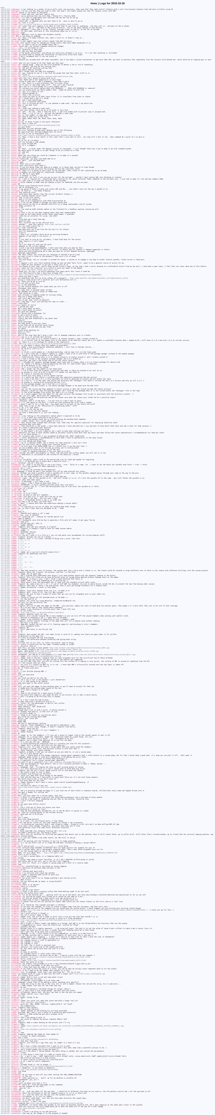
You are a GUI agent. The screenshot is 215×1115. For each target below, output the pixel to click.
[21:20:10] (5, 1074)
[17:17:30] (5, 523)
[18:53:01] (5, 911)
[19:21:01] (5, 1007)
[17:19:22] (5, 548)
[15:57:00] (5, 471)
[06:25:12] (5, 226)
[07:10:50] (5, 293)
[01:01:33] (5, 33)
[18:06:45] (5, 765)
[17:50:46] (5, 695)
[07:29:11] (5, 296)
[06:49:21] (5, 265)
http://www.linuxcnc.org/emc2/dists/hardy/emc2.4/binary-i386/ (49, 343)
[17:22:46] (5, 585)
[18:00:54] (5, 742)
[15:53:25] (5, 464)
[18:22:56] (5, 856)
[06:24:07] (5, 222)
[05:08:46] (5, 170)
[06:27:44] (5, 241)
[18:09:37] (5, 780)
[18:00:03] (5, 735)
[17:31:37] (5, 639)
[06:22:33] (5, 209)
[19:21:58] (5, 1009)
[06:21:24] (5, 202)
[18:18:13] (5, 832)
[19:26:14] (5, 1016)
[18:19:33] (5, 844)
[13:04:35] (5, 365)
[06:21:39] (5, 206)
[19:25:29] (5, 1011)
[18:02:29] (5, 753)
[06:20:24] (5, 196)
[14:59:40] (5, 463)
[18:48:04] (5, 898)
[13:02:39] (5, 360)
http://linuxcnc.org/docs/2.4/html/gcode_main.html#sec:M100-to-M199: (49, 24)
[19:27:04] (5, 1024)
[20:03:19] (5, 1064)
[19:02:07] (5, 945)
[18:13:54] (5, 801)
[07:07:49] (5, 280)
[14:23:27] (5, 426)
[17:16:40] (5, 517)
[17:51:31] (5, 701)
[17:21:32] (5, 580)
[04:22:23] (5, 118)
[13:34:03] (5, 416)
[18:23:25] (5, 861)
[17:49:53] (5, 691)
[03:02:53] (5, 83)
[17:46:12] (5, 668)
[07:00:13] (5, 271)
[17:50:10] (5, 693)
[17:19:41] (5, 560)
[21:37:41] (5, 1100)
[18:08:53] (5, 774)
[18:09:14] (5, 779)
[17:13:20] (5, 505)
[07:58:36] (5, 335)
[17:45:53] (5, 664)
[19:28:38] (5, 1036)
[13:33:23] (5, 409)
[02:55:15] (5, 58)
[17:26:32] (5, 604)
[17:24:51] (5, 596)
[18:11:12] (5, 790)
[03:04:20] (5, 90)
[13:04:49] (5, 367)
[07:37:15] (5, 312)
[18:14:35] (5, 806)
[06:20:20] (5, 194)
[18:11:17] (5, 792)
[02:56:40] (5, 65)
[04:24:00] (5, 128)
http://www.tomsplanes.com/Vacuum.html (34, 653)
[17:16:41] (5, 518)
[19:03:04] (5, 952)
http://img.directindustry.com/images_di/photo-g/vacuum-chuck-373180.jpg (67, 651)
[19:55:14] (5, 1061)
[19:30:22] (5, 1046)
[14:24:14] (5, 433)
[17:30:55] (5, 634)
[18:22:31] (5, 853)
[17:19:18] (5, 545)
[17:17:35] (5, 525)
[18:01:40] (5, 745)
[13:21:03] (5, 394)
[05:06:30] (5, 164)
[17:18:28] (5, 535)
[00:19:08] (5, 19)
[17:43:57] (5, 658)
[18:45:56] (5, 890)
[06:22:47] (5, 211)
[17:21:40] (5, 582)
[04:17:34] (5, 108)
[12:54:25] (5, 340)
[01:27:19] (5, 38)
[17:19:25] (5, 552)
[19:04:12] (5, 957)
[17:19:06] (5, 538)
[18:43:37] (5, 869)
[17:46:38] (5, 671)
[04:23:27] (5, 127)
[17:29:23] (5, 619)
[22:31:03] (5, 1105)
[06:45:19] (5, 261)
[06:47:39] (5, 263)
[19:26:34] (5, 1019)
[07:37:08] (5, 310)
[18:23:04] (5, 858)
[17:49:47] (5, 690)
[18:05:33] (5, 764)
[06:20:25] (5, 197)
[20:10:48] (5, 1069)
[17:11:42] (5, 501)
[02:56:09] (5, 63)
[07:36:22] (5, 303)
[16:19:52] (5, 480)
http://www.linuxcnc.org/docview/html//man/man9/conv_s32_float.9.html (51, 920)
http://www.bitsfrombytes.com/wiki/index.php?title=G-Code (47, 76)
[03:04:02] (5, 88)
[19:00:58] (5, 938)
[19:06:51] (5, 982)
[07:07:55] (5, 281)
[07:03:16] (5, 276)
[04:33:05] (5, 137)
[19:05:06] (5, 967)
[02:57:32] (5, 71)
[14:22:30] (5, 424)
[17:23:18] (5, 589)
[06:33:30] (5, 246)
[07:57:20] (5, 325)
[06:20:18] (5, 192)
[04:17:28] (5, 107)
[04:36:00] (5, 150)
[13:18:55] (5, 392)
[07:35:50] (5, 301)
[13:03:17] (5, 364)
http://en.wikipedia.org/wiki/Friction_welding (41, 1029)
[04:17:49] (5, 110)
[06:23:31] (5, 217)
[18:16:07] (5, 821)
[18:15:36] (5, 814)
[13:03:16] (5, 362)
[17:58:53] (5, 727)
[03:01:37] (5, 78)
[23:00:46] (5, 1111)
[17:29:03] (5, 617)
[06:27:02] (5, 238)
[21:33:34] (5, 1081)
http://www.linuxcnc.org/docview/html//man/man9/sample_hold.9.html (57, 960)
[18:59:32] (5, 932)
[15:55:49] (5, 468)
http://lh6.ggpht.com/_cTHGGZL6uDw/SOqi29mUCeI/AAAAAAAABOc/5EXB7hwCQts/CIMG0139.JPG (80, 853)
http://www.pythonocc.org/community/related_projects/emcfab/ (56, 1103)
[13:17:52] (5, 391)
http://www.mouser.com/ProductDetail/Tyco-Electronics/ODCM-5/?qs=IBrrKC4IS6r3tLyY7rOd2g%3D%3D (60, 275)
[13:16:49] (5, 389)
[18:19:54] (5, 846)
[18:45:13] (5, 881)
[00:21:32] (5, 24)
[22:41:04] (5, 1108)
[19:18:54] (5, 1006)
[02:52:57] (5, 46)
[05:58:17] (5, 184)
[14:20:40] (5, 422)
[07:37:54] (5, 315)
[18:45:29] (5, 883)
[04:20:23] (5, 112)
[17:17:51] (5, 527)
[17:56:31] (5, 720)
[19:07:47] (5, 985)
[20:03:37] (5, 1066)
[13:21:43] (5, 396)
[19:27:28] (5, 1031)
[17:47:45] (5, 678)
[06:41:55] (5, 254)
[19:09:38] (5, 995)
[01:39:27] (5, 39)
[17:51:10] (5, 696)
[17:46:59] (5, 675)
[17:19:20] (5, 547)
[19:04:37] (5, 964)
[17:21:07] (5, 577)
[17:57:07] (5, 723)
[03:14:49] (5, 102)
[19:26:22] (5, 1017)
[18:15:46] (5, 817)
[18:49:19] (5, 906)
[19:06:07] (5, 977)
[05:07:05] (5, 167)
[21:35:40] (5, 1093)
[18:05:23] (5, 762)
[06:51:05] (5, 266)
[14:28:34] (5, 454)
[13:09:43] (5, 377)
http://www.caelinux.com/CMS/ (57, 224)
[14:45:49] (5, 459)
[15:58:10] (5, 473)
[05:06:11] (5, 160)
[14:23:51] (5, 429)
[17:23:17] (5, 587)
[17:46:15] (5, 669)
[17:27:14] (5, 607)
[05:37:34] (5, 180)
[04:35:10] (5, 149)
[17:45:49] (5, 663)
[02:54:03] (5, 53)
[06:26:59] (5, 236)
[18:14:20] (5, 804)
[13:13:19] (5, 379)
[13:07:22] (5, 374)
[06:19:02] (5, 187)
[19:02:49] (5, 948)
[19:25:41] (5, 1012)
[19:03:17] (5, 953)
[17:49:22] (5, 688)
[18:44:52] (5, 880)
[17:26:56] (5, 606)
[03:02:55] (5, 85)
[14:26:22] (5, 446)
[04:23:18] (5, 123)
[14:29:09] (5, 456)
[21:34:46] (5, 1088)
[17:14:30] (5, 512)
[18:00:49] (5, 740)
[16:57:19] (5, 485)
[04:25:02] (5, 135)
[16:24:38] (5, 481)
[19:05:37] (5, 974)
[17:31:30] (5, 638)
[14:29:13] (5, 458)
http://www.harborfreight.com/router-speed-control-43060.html (45, 787)
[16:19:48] (5, 478)
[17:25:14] (5, 601)
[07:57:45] (5, 328)
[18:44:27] (5, 874)
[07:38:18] (5, 317)
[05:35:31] (5, 177)
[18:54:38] (5, 916)
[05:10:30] (5, 175)
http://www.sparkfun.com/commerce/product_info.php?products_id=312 (99, 278)
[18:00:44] (5, 738)
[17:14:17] (5, 508)
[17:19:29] (5, 554)
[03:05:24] (5, 95)
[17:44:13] (5, 659)
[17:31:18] (5, 636)
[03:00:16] (5, 76)
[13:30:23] (5, 402)
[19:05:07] (5, 969)
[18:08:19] (5, 770)
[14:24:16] (5, 434)
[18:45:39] (5, 885)
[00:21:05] (5, 23)
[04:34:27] (5, 147)
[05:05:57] (5, 159)
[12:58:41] (5, 349)
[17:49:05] (5, 686)
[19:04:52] (5, 965)
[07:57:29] (5, 327)
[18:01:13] (5, 743)
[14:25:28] (5, 443)
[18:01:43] (5, 747)
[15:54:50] (5, 466)
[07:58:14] (5, 333)
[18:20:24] (5, 848)
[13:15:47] (5, 387)
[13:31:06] (5, 404)
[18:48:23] (5, 901)
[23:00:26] (5, 1110)
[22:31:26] (5, 1106)
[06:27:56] (5, 243)
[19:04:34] (5, 962)
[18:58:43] (5, 927)
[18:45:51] (5, 888)
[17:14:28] (5, 510)
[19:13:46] (5, 1002)
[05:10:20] (5, 174)
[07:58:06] (5, 332)
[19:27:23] (5, 1027)
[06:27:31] (5, 239)
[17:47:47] (5, 680)
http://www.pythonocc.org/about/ (32, 1108)
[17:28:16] (5, 614)
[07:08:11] (5, 286)
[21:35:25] (5, 1091)
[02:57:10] (5, 70)
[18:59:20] (5, 928)
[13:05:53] (5, 372)
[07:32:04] (5, 300)
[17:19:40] (5, 555)
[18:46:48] (5, 895)
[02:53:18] (5, 49)
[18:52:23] (5, 910)
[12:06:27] (5, 337)
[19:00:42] (5, 937)
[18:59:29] (5, 930)
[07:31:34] (5, 298)
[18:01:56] (5, 748)
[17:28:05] (5, 612)
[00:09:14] (5, 17)
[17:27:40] (5, 609)
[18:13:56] (5, 802)
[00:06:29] (5, 14)
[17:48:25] (5, 683)
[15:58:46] (5, 475)
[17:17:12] (5, 522)
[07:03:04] (5, 273)
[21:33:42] (5, 1083)
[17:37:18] (5, 653)
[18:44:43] (5, 878)
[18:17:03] (5, 827)
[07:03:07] (5, 275)
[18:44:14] (5, 873)
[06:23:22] (5, 216)
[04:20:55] (5, 117)
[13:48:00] (5, 421)
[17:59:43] (5, 728)
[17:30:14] (5, 627)
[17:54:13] (5, 706)
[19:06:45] (5, 980)
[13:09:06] (5, 375)
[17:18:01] (5, 532)
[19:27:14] (5, 1026)
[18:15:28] (5, 812)
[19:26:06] (5, 1014)
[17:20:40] (5, 575)
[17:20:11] (5, 572)
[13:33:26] (5, 411)
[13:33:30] (5, 412)
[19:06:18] (5, 979)
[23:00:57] (5, 1113)
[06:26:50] (5, 233)
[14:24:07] (5, 431)
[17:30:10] (5, 626)
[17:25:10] (5, 599)
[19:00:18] (5, 935)
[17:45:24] (5, 661)
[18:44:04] (5, 871)
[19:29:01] (5, 1037)
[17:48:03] (5, 681)
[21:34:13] (5, 1085)
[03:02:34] (5, 81)
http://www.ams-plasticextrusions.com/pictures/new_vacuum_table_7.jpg (104, 654)
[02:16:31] (5, 41)
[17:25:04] (5, 597)
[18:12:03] (5, 796)
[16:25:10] (5, 483)
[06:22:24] (5, 207)
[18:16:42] (5, 826)
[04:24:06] (5, 132)
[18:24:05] (5, 863)
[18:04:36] (5, 759)
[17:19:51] (5, 569)
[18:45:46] (5, 886)
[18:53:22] (5, 913)
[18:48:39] (5, 903)
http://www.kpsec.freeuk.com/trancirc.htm (39, 270)
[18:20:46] (5, 849)
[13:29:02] (5, 397)
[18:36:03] (5, 866)
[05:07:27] (5, 169)
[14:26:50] (5, 448)
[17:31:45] (5, 641)
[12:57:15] (5, 345)
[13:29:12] (5, 399)
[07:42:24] (5, 318)
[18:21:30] (5, 851)
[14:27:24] (5, 451)
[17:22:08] (5, 584)
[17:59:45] (5, 730)
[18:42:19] (5, 868)
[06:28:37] (5, 244)
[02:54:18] (5, 54)
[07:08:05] (5, 285)
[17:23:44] (5, 592)
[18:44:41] (5, 876)
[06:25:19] (5, 228)
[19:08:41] (5, 990)
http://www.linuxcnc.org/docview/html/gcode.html (39, 125)
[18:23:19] (5, 859)
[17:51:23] (5, 700)
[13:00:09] (5, 354)
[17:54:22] (5, 708)
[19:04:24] (5, 960)
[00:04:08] (5, 12)
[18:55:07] (5, 920)
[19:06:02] (5, 975)
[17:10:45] (5, 496)
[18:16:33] (5, 824)
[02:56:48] (5, 66)
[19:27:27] (5, 1029)
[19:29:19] (5, 1039)
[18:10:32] (5, 789)
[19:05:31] (5, 972)
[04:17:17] (5, 105)
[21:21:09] (5, 1078)
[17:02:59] (5, 486)
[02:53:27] (5, 51)
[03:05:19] (5, 93)
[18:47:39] (5, 896)
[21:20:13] (5, 1076)
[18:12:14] (5, 797)
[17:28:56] (5, 616)
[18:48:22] (5, 900)
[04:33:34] (5, 140)
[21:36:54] (5, 1096)
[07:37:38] (5, 313)
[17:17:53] (5, 528)
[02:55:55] (5, 59)
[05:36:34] (5, 179)
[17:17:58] (5, 530)
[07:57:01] (5, 323)
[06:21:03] (5, 201)
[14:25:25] (5, 441)
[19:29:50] (5, 1044)
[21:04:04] (5, 1073)
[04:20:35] (5, 113)
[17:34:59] (5, 648)
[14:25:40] (5, 444)
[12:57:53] (5, 347)
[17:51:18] (5, 698)
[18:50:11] (5, 908)
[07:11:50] (5, 295)
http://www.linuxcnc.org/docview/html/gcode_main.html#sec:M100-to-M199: (49, 135)
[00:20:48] (5, 21)
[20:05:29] (5, 1068)
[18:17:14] (5, 829)
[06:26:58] (5, 234)
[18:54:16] (5, 915)
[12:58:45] (5, 350)
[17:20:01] (5, 570)
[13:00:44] (5, 355)
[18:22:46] (5, 854)
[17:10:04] (5, 490)
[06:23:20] (5, 212)
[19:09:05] (5, 992)
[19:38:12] (5, 1054)
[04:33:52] (5, 144)
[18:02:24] (5, 752)
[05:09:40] (5, 172)
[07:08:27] (5, 288)
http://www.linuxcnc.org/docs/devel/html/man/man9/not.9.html (46, 1066)
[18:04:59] (5, 760)
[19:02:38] (5, 947)
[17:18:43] (5, 537)
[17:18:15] (5, 533)
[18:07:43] (5, 767)
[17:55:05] (5, 715)
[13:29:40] (5, 401)
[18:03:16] (5, 755)
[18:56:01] (5, 923)
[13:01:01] (5, 357)
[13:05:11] (5, 370)
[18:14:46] (5, 807)
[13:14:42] (5, 380)
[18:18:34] (5, 834)
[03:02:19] (5, 80)
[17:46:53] (5, 673)
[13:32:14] (5, 407)
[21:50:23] (5, 1103)
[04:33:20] (5, 138)
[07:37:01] (5, 308)
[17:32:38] (5, 646)
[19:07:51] (5, 987)
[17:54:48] (5, 711)
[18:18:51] (5, 838)
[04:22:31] (5, 120)
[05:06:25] (5, 162)
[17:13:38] (5, 506)
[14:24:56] (5, 438)
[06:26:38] (5, 229)
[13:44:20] (5, 419)
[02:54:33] (5, 56)
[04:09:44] (5, 103)
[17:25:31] (5, 602)
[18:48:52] (5, 905)
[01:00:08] (5, 29)
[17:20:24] (5, 574)
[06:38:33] (5, 251)
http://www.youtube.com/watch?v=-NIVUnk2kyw (39, 1039)
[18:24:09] (5, 864)
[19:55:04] (5, 1059)
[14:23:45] (5, 428)
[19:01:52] (5, 943)
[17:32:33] (5, 644)
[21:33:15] (5, 1079)
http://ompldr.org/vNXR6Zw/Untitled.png (44, 656)
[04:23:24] (5, 125)
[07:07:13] (5, 278)
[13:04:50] (5, 369)
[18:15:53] (5, 819)
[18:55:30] (5, 922)
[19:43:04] (5, 1058)
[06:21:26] (5, 204)
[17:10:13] (5, 491)
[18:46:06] (5, 891)
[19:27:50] (5, 1034)
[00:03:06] (5, 11)
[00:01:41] (5, 9)
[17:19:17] (5, 540)
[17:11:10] (5, 498)
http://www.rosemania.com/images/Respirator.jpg (64, 762)
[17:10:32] (5, 495)
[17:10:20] (5, 493)
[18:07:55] (5, 769)
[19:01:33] (5, 940)
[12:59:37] (5, 352)
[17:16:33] (5, 515)
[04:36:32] (5, 155)
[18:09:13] (5, 777)
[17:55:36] (5, 717)
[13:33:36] (5, 414)
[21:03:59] (5, 1071)
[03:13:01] (5, 98)
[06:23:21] (5, 214)
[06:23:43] (5, 219)
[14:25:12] (5, 439)
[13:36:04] (5, 417)
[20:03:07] (5, 1063)
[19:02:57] (5, 950)
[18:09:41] (5, 782)
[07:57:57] (5, 330)
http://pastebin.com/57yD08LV (33, 1002)
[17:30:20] (5, 633)
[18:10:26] (5, 787)
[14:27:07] (5, 449)
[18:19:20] (5, 843)
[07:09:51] (5, 291)
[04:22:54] (5, 122)
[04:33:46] (5, 142)
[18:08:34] (5, 772)
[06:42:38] (5, 256)
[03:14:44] (5, 100)
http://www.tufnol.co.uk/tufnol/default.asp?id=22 (42, 612)
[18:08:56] (5, 775)
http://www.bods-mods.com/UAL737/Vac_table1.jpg (61, 649)
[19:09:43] (5, 997)
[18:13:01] (5, 799)
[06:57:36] (5, 270)
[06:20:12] (5, 191)
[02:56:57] (5, 68)
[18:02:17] (5, 750)
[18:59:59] (5, 933)
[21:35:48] (5, 1095)
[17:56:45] (5, 722)
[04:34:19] (5, 145)
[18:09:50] (5, 784)
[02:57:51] (5, 73)
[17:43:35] (5, 656)
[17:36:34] (5, 651)
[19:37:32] (5, 1051)
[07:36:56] (5, 307)
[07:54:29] (5, 320)
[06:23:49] (5, 221)
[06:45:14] (5, 259)
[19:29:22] (5, 1041)
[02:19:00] (5, 43)
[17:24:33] (5, 594)
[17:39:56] (5, 654)
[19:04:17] (5, 959)
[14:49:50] (5, 461)
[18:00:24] (5, 737)
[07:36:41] (5, 305)
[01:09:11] (5, 36)
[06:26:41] (5, 231)
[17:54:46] (5, 710)
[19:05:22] (5, 970)
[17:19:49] (5, 567)
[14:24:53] (5, 436)
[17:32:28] (5, 643)
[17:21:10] (5, 579)
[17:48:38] (5, 685)
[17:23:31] (5, 591)
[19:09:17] (5, 994)
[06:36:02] (5, 249)
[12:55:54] (5, 342)
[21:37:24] (5, 1098)
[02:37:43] (5, 44)
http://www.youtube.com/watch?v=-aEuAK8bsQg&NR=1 (42, 1048)
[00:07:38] (5, 16)
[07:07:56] (5, 283)
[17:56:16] (5, 718)
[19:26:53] (5, 1022)
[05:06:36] (5, 165)
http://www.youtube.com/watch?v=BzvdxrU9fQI (39, 1069)
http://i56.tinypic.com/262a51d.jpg (89, 974)
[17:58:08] (5, 725)
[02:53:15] (5, 48)
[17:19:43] (5, 562)
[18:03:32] (5, 757)
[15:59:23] (5, 476)
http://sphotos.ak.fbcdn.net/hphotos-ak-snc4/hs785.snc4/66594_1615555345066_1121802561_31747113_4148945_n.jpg (75, 1026)
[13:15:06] (5, 384)
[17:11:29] (5, 500)
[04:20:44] (5, 115)
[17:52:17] (5, 705)
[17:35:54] (5, 649)
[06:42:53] (5, 258)
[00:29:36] (5, 28)
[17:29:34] (5, 621)
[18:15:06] (5, 811)
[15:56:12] (5, 470)
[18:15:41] (5, 816)
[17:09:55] (5, 488)
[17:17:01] (5, 520)
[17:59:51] (5, 733)
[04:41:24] (5, 157)
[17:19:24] (5, 550)
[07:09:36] (5, 290)
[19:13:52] (5, 1004)
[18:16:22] (5, 822)
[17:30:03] (5, 624)
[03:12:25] (5, 96)
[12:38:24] (5, 338)
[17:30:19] (5, 629)
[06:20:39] (5, 199)
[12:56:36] (5, 343)
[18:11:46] (5, 794)
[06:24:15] (5, 224)
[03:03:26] (5, 86)
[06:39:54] (5, 253)
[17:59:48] (5, 732)
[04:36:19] (5, 154)
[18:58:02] (5, 925)
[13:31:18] (5, 406)
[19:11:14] (5, 1001)
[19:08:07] (5, 989)
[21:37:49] (5, 1101)
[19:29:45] (5, 1043)
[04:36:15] (5, 152)
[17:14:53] (5, 513)
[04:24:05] (5, 130)
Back (2, 7)
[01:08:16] (5, 34)
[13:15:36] (5, 385)
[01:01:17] (5, 31)
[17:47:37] (5, 676)
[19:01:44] (5, 942)
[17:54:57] (5, 713)
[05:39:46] (5, 182)
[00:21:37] (5, 26)
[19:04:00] (5, 955)
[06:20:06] (5, 189)
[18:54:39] (5, 918)
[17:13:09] (5, 503)
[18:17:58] (5, 831)
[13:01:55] (5, 359)
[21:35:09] (5, 1090)
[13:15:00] (5, 382)
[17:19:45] (5, 564)
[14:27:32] (5, 453)
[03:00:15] (5, 75)
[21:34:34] (5, 1086)
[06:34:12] (5, 248)
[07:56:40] (5, 322)
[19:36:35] (5, 1049)
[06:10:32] (5, 186)
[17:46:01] (5, 666)
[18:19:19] (5, 841)
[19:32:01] (5, 1048)
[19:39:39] (5, 1056)
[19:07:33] (5, 984)
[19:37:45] (5, 1053)
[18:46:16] (5, 893)
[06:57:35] (5, 268)
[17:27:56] (5, 611)
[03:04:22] (5, 91)
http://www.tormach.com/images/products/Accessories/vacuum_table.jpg (79, 648)
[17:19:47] (5, 565)
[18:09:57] (5, 785)
